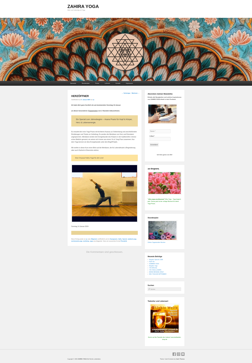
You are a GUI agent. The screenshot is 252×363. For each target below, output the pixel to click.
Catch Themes (180, 359)
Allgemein (94, 239)
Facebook (174, 354)
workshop (86, 241)
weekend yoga (132, 239)
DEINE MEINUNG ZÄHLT (156, 272)
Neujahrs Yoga (153, 266)
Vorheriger (126, 93)
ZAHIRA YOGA (83, 6)
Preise (97, 83)
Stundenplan (86, 83)
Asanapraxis (113, 239)
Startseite (73, 83)
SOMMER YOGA (154, 263)
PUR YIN (151, 261)
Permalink (124, 241)
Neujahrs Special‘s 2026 (156, 259)
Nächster (135, 93)
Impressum (129, 83)
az (93, 99)
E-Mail (152, 136)
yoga (91, 241)
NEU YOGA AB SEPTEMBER (157, 274)
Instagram (178, 354)
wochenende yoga (76, 241)
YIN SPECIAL (153, 268)
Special (124, 239)
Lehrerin (107, 83)
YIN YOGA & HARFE (155, 270)
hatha (120, 239)
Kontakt (118, 83)
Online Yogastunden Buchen (156, 242)
